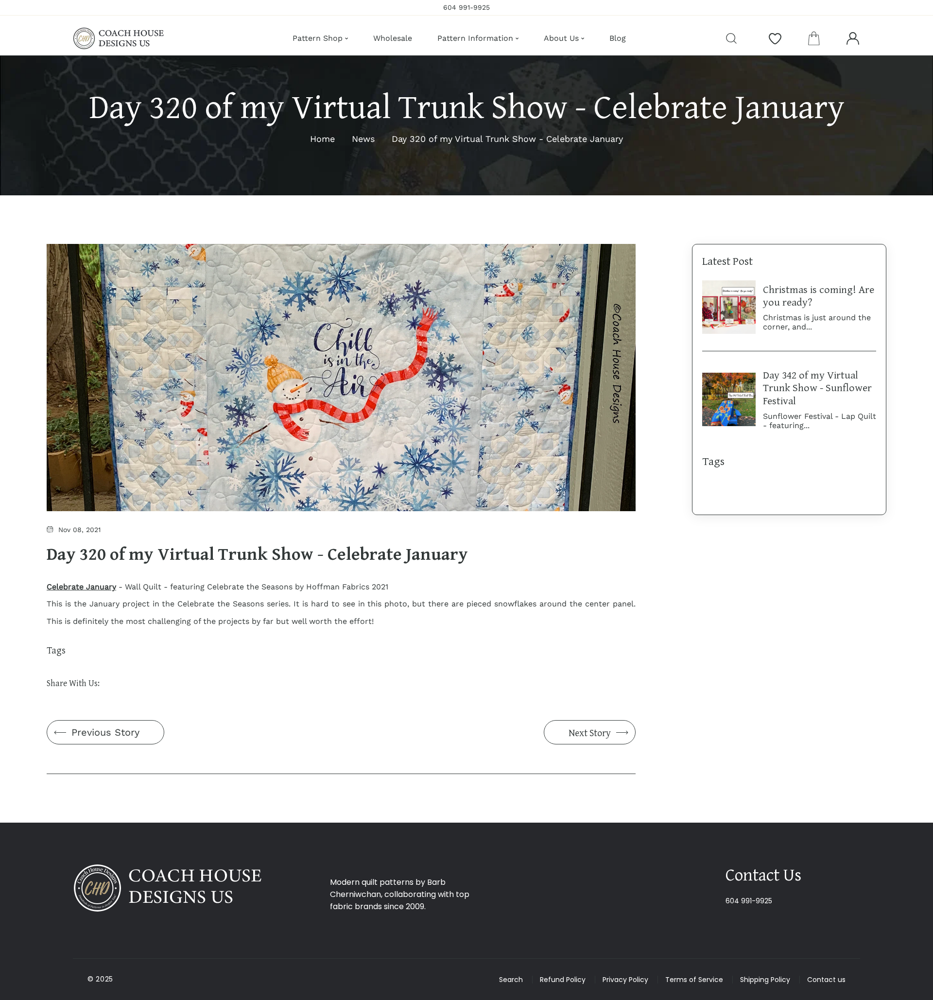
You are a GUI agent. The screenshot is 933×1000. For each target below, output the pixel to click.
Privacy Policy (625, 979)
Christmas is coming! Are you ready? (818, 295)
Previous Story (105, 732)
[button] (814, 38)
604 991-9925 (749, 901)
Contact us (826, 979)
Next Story (590, 732)
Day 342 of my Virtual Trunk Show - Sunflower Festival (817, 387)
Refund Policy (563, 979)
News (363, 139)
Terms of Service (694, 979)
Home (322, 139)
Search (511, 979)
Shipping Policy (765, 979)
